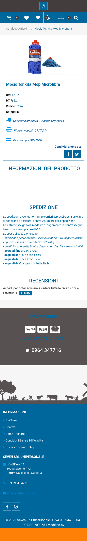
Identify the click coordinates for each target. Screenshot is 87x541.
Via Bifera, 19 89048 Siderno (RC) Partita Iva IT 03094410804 (22, 469)
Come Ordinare (15, 433)
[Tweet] (77, 154)
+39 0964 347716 (18, 483)
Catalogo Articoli (16, 28)
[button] (43, 57)
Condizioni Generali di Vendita (24, 440)
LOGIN (25, 293)
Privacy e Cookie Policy (20, 447)
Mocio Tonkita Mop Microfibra (53, 28)
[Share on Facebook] (68, 154)
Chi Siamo (12, 420)
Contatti (11, 427)
